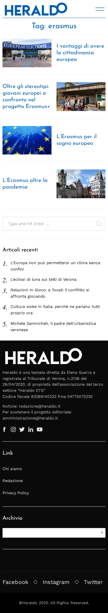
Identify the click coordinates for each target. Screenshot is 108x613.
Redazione (12, 480)
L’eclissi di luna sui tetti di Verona (43, 279)
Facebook (15, 582)
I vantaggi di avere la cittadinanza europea (80, 52)
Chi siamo (12, 469)
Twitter (93, 582)
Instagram (56, 582)
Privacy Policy (15, 493)
